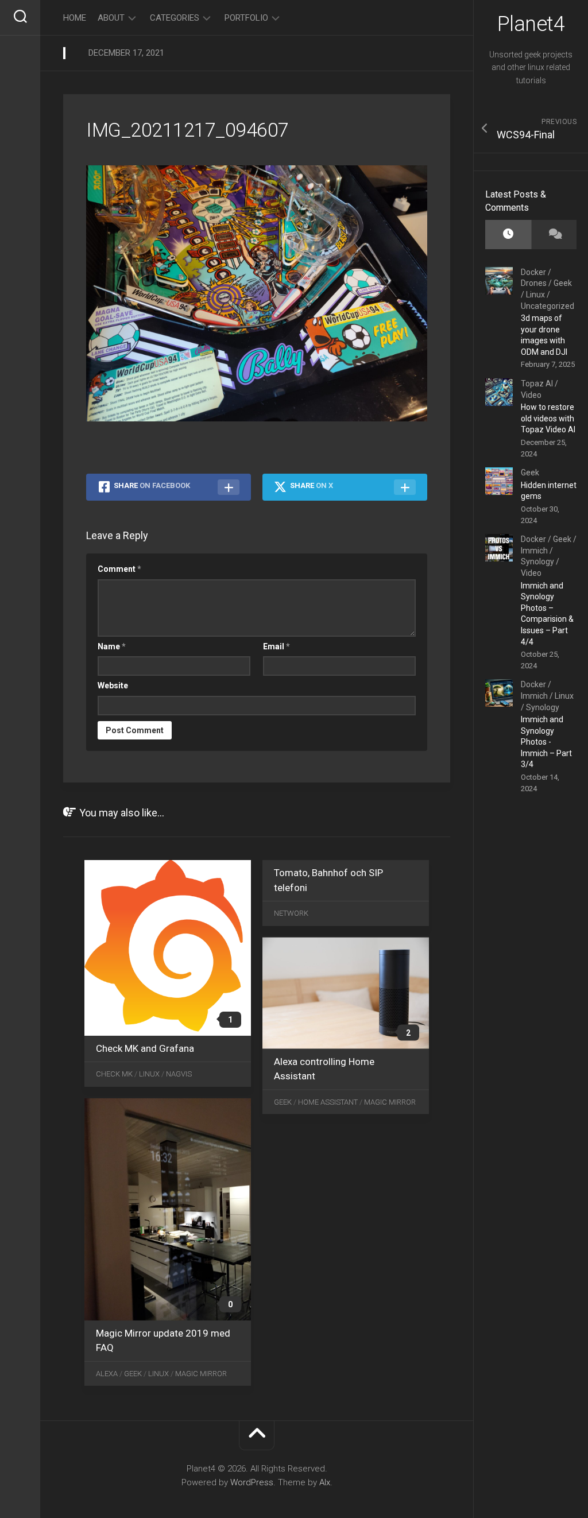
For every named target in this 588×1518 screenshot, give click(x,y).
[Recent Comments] (554, 234)
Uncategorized (547, 306)
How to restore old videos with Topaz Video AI (548, 418)
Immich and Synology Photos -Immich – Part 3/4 (546, 742)
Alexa (107, 1373)
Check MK (114, 1074)
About (111, 18)
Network (291, 913)
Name (112, 646)
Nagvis (179, 1074)
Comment (119, 569)
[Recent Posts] (508, 234)
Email (276, 646)
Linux (535, 294)
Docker (533, 272)
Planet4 (531, 24)
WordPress (251, 1482)
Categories (174, 18)
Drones (534, 283)
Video (531, 395)
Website (113, 685)
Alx (324, 1482)
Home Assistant (328, 1101)
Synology (537, 561)
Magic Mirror (390, 1101)
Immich (534, 550)
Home (74, 18)
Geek (563, 283)
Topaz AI (537, 383)
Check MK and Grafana (145, 1048)
